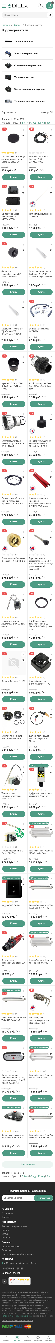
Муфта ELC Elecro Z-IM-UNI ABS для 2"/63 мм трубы (12, 386)
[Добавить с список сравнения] (23, 130)
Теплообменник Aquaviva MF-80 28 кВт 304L (41, 852)
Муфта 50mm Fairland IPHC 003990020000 (11, 737)
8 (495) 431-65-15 (41, 6)
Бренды (5, 1234)
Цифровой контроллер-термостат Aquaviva (40, 794)
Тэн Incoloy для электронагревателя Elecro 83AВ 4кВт (39, 1020)
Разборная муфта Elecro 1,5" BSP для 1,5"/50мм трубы (40, 386)
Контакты (6, 1217)
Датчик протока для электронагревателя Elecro (39, 738)
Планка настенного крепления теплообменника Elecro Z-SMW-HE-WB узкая (40, 502)
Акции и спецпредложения (14, 1226)
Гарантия (6, 1250)
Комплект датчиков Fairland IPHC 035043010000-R (38, 159)
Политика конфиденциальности (17, 1320)
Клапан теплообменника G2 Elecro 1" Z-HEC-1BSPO (13, 559)
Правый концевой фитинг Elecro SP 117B (39, 682)
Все (48, 122)
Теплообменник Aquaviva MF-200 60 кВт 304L (41, 1076)
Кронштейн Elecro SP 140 (13, 681)
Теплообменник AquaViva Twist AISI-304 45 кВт (13, 1018)
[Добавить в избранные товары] (23, 135)
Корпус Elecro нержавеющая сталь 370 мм (13, 963)
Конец (41, 122)
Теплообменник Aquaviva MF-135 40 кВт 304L (41, 961)
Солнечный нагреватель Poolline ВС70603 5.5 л (13, 1136)
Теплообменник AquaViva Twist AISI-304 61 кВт (41, 1136)
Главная (6, 25)
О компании (7, 1213)
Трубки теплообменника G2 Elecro (41, 215)
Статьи (5, 1230)
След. (33, 122)
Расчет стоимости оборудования (18, 1254)
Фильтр (45, 112)
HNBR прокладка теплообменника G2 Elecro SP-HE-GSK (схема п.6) (40, 625)
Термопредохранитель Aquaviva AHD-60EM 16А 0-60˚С (12, 624)
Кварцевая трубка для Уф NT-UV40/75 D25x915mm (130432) (12, 331)
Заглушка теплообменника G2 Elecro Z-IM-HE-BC (11, 274)
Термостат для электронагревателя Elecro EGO (11, 796)
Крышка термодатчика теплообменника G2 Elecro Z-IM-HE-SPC (40, 443)
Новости (6, 1237)
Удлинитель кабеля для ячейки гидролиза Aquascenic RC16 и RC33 (12, 501)
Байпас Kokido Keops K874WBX (39, 330)
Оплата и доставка (11, 1246)
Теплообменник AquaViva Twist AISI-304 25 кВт (41, 906)
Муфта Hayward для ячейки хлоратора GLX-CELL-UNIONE (12, 443)
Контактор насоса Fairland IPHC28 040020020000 (10, 216)
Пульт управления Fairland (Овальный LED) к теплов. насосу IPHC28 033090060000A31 (13, 1079)
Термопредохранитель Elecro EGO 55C (12, 852)
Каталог (17, 25)
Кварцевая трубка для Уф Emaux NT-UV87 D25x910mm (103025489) (41, 274)
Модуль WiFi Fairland (11, 905)
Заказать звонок (11, 1273)
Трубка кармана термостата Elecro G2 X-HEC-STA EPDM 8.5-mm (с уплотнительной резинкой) (41, 563)
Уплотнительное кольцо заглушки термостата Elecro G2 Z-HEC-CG (13, 159)
